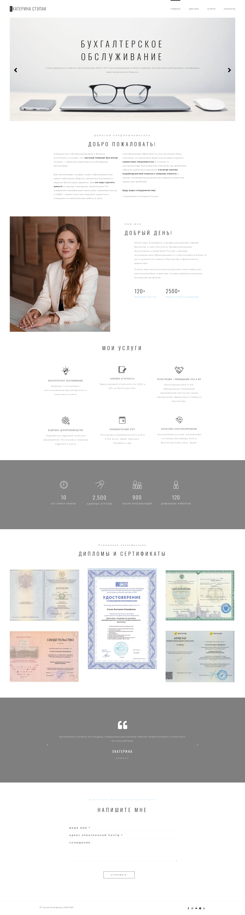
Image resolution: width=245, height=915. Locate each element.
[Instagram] (192, 908)
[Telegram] (200, 908)
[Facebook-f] (188, 908)
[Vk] (196, 908)
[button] (122, 545)
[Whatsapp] (204, 908)
